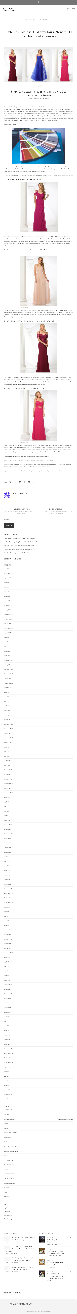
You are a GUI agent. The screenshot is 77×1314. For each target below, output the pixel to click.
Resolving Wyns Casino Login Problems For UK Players (19, 545)
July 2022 (6, 747)
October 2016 (7, 1058)
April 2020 (7, 870)
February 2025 (8, 605)
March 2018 (7, 980)
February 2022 (8, 770)
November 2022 (8, 729)
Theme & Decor (9, 1178)
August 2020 (7, 852)
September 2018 (8, 953)
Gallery (7, 1128)
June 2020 (6, 861)
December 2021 (8, 779)
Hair (5, 1142)
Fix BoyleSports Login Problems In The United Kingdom (19, 538)
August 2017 (7, 1012)
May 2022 (6, 756)
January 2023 (7, 720)
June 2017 (6, 1021)
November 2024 (8, 619)
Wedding (7, 1197)
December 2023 (8, 669)
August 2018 (7, 957)
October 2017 (7, 1003)
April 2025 (7, 596)
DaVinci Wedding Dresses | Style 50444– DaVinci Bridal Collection (56, 512)
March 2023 (7, 710)
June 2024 (6, 642)
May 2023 (6, 701)
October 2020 (7, 843)
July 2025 (6, 582)
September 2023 (8, 683)
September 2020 (8, 848)
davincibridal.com (24, 234)
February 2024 (8, 660)
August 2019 (7, 907)
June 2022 (6, 752)
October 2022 (7, 733)
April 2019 (7, 925)
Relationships (9, 1165)
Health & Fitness (10, 1147)
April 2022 (7, 761)
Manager (47, 98)
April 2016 (7, 1085)
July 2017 (6, 1017)
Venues (6, 1188)
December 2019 (8, 889)
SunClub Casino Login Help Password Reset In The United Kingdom (22, 542)
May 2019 (6, 921)
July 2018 (6, 962)
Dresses (6, 1115)
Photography (9, 1160)
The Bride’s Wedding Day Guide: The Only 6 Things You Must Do (55, 1253)
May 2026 (6, 569)
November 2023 (8, 674)
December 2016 (8, 1049)
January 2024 (7, 665)
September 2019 (8, 902)
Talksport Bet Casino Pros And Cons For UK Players (18, 549)
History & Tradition (11, 1151)
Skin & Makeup (9, 1174)
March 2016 (7, 1090)
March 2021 (7, 820)
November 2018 (8, 944)
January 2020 (7, 884)
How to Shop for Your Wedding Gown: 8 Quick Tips (55, 1265)
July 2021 (6, 802)
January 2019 (7, 934)
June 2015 (6, 1099)
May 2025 (6, 592)
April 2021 (7, 816)
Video (6, 1192)
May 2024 (6, 646)
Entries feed (7, 1211)
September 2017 (8, 1007)
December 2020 (8, 834)
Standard (30, 98)
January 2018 (7, 989)
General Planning (10, 1133)
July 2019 (6, 912)
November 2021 (8, 784)
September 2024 (8, 628)
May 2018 (6, 971)
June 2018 (6, 966)
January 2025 (7, 610)
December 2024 (8, 614)
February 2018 (8, 985)
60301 (40, 179)
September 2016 (8, 1062)
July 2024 (6, 637)
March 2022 (7, 765)
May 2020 (6, 866)
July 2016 (6, 1072)
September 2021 (8, 793)
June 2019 (6, 916)
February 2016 (8, 1094)
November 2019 (8, 893)
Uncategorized (38, 86)
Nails (6, 1156)
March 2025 (7, 601)
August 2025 (7, 578)
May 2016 (6, 1081)
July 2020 (6, 857)
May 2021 (6, 811)
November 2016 (8, 1053)
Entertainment (9, 1119)
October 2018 (7, 948)
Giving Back (8, 1137)
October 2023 (7, 678)
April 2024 (7, 651)
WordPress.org (8, 1219)
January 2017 (7, 1044)
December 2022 (8, 724)
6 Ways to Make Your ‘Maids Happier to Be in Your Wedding (21, 512)
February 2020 (8, 879)
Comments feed (8, 1215)
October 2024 (7, 624)
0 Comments (15, 1242)
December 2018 (8, 939)
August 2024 (7, 633)
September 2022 (8, 738)
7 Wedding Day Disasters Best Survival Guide (53, 1242)
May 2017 (6, 1026)
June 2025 (6, 587)
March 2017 (7, 1035)
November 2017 (8, 998)
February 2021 (8, 825)
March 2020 (7, 875)
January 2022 (7, 774)
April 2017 (7, 1030)
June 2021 (6, 806)
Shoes (6, 1169)
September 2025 (8, 573)
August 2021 (7, 797)
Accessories (8, 1110)
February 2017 (8, 1040)
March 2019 (7, 930)
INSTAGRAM (25, 1304)
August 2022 (7, 742)
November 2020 (8, 838)
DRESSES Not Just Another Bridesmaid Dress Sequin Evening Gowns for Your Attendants (28, 460)
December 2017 (8, 994)
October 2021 (7, 788)
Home (22, 20)
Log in (5, 1208)
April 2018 (7, 976)
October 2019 (7, 898)
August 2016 (7, 1067)
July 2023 (6, 692)
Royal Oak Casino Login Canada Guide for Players (17, 553)
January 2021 (7, 829)
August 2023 (7, 688)
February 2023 (8, 715)
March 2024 (7, 656)
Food (6, 1124)
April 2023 (7, 706)
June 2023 (6, 697)
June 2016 (6, 1076)
